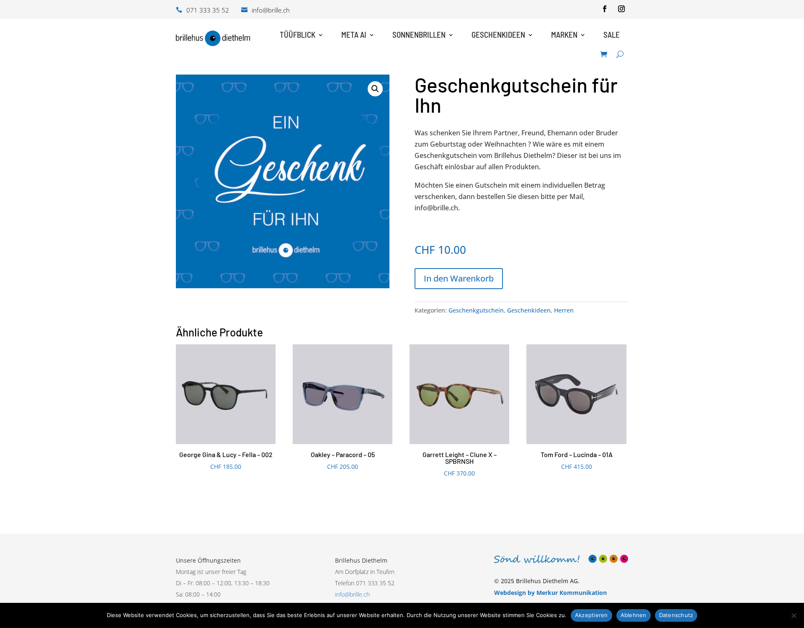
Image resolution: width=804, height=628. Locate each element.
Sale (611, 34)
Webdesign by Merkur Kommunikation (550, 593)
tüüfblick (297, 34)
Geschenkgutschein (476, 310)
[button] (375, 88)
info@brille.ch (352, 594)
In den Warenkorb (459, 278)
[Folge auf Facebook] (604, 9)
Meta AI (353, 34)
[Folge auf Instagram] (621, 9)
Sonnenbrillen (419, 34)
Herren (564, 310)
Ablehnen (634, 615)
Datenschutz (676, 615)
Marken (564, 34)
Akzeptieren (591, 615)
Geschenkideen (498, 34)
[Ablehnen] (793, 615)
